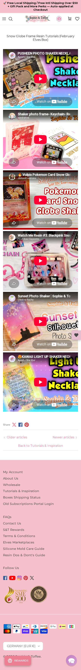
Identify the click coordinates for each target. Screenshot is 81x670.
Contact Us (12, 517)
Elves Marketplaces (18, 536)
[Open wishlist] (76, 335)
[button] (77, 12)
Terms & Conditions (19, 529)
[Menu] (4, 12)
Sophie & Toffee (28, 650)
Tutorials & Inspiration (21, 484)
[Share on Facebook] (20, 418)
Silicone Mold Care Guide (23, 542)
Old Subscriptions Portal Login (28, 497)
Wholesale (11, 478)
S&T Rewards (13, 523)
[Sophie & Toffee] (37, 12)
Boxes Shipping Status (21, 491)
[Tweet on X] (14, 418)
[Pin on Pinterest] (26, 418)
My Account (13, 465)
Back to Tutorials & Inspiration (40, 439)
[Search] (12, 12)
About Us (10, 472)
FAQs (7, 510)
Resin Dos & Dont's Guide (24, 548)
